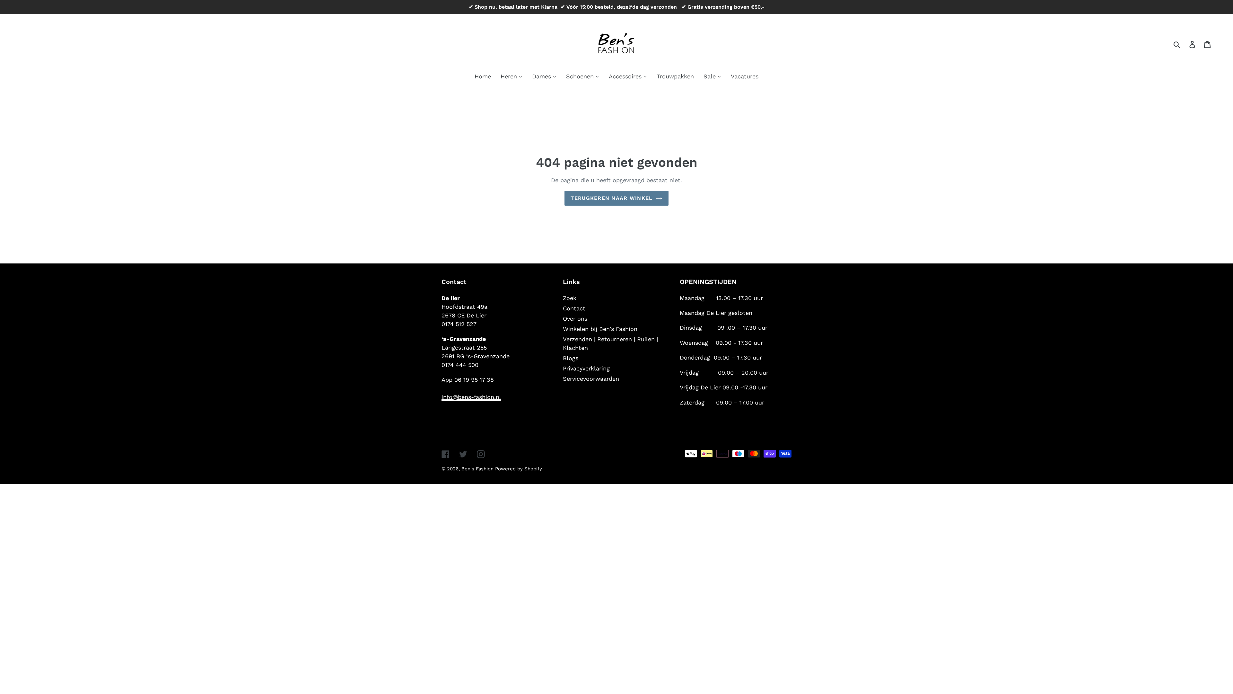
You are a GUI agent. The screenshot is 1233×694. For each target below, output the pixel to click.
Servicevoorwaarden (591, 378)
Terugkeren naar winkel (611, 198)
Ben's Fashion (478, 469)
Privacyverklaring (586, 368)
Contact (574, 308)
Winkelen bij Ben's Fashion (600, 328)
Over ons (575, 318)
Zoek (569, 298)
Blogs (570, 358)
